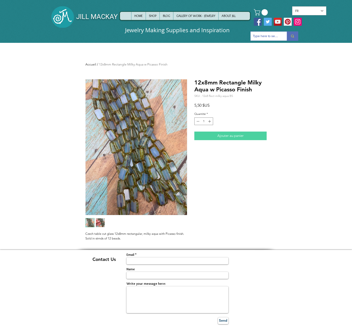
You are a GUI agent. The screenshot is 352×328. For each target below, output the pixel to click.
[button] (261, 12)
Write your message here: (146, 283)
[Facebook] (258, 22)
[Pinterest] (288, 22)
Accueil (90, 64)
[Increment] (209, 121)
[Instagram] (298, 22)
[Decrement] (197, 121)
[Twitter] (268, 22)
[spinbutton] (203, 121)
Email (130, 254)
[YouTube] (278, 22)
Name (130, 269)
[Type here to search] (292, 36)
